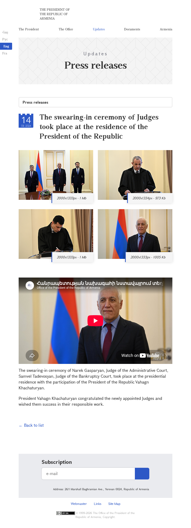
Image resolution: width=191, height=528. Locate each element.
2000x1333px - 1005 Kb (147, 257)
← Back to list (31, 425)
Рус (5, 39)
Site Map (114, 503)
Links (97, 503)
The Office (66, 29)
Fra (4, 53)
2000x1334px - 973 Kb (149, 198)
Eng (6, 46)
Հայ (5, 32)
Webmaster (79, 503)
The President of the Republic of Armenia (55, 14)
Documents (132, 29)
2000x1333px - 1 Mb (71, 198)
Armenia (166, 29)
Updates (99, 29)
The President (29, 29)
